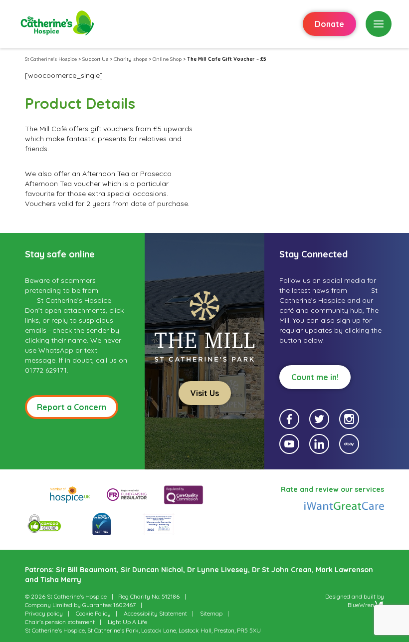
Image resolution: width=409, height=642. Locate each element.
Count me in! (315, 377)
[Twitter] (319, 419)
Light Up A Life (127, 622)
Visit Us (205, 393)
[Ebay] (349, 444)
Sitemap (211, 613)
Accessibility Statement (155, 613)
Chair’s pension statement (60, 622)
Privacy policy (44, 613)
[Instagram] (349, 419)
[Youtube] (289, 444)
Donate (329, 24)
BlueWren (361, 605)
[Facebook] (289, 419)
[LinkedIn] (319, 444)
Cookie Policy (93, 613)
